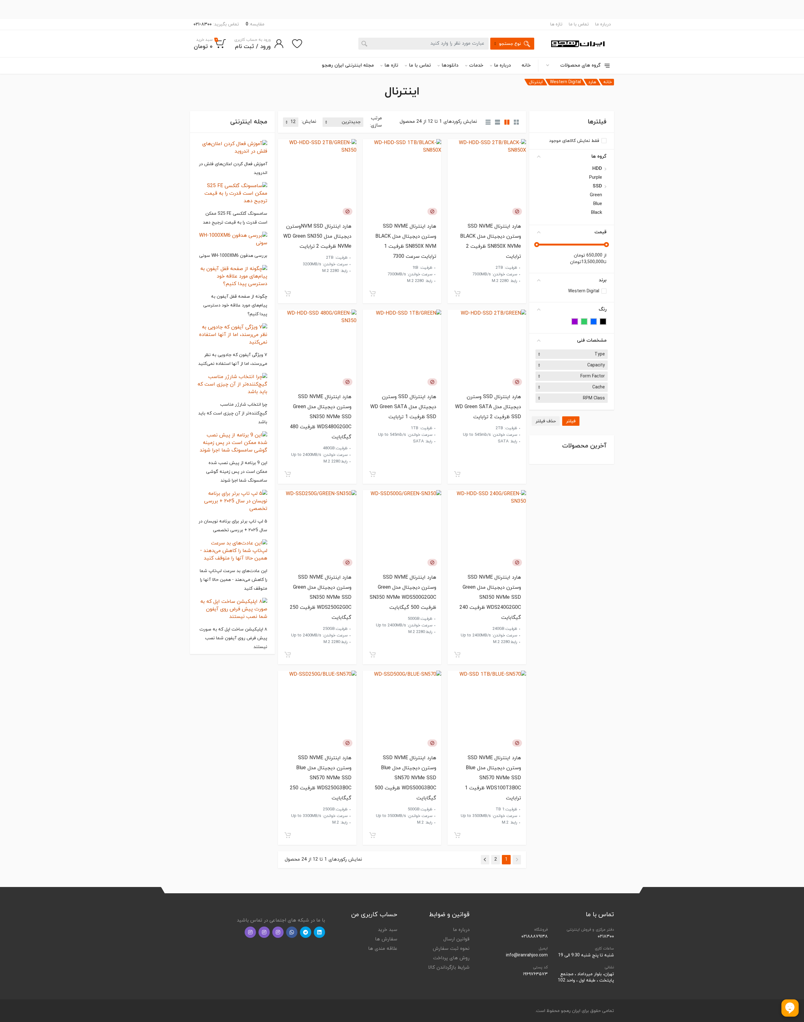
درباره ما (603, 24)
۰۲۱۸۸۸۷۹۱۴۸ (534, 936)
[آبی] (593, 321)
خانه (526, 65)
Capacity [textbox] (596, 365)
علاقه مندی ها (382, 948)
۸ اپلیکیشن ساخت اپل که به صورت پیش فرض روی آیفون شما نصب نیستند (233, 638)
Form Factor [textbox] (592, 376)
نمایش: (309, 121)
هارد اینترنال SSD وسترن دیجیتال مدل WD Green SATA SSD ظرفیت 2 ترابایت (488, 406)
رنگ (602, 309)
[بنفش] (574, 321)
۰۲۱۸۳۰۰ (606, 936)
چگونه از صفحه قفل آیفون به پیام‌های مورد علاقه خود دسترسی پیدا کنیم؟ (235, 305)
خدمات (476, 65)
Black (596, 213)
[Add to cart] (457, 293)
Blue (597, 204)
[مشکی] (603, 321)
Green (596, 195)
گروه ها (598, 156)
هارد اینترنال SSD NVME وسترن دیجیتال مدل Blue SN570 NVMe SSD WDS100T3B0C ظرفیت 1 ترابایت (493, 778)
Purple (595, 178)
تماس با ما (579, 24)
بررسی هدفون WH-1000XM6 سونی (233, 256)
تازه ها (556, 24)
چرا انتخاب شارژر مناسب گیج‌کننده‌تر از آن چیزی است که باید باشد (232, 413)
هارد (592, 82)
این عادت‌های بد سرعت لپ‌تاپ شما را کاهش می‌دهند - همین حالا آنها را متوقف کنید (233, 580)
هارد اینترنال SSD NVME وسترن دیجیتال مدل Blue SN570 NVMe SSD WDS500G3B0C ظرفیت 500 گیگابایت (405, 778)
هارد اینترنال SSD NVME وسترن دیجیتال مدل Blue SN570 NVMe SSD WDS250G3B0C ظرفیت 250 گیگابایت (320, 778)
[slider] (606, 244)
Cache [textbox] (598, 387)
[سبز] (584, 321)
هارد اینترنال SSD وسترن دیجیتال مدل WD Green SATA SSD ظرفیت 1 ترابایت (403, 406)
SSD (597, 186)
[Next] (485, 859)
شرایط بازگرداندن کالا (449, 967)
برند (602, 280)
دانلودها (450, 65)
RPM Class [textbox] (594, 398)
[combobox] (571, 354)
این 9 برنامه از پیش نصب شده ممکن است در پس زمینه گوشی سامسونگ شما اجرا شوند (236, 472)
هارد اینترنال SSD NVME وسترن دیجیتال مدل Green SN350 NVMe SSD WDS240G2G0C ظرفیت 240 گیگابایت (490, 597)
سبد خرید (387, 930)
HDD (597, 169)
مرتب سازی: (376, 122)
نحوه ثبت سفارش (451, 948)
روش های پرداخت (451, 958)
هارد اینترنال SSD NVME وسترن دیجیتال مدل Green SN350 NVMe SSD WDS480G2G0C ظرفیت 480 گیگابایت (320, 417)
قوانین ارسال (456, 939)
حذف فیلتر (545, 421)
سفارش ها (386, 939)
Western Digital (565, 82)
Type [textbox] (600, 354)
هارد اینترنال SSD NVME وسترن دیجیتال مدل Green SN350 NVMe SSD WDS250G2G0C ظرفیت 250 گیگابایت (320, 597)
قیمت (600, 232)
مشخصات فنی (591, 340)
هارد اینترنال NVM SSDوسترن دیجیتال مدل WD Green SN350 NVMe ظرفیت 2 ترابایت (317, 236)
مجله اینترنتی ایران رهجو (348, 65)
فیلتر (571, 421)
